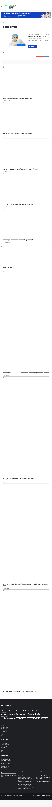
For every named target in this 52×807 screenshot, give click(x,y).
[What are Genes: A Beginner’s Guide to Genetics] (26, 82)
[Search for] (50, 7)
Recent (25, 62)
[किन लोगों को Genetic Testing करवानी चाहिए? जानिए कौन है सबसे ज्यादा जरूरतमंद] (26, 321)
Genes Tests (3, 762)
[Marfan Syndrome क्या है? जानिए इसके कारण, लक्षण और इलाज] (26, 152)
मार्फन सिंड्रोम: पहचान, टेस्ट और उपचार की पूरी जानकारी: (18, 240)
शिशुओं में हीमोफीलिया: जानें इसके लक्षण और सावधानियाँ (18, 204)
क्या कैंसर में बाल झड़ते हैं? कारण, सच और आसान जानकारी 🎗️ (19, 691)
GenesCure (31, 34)
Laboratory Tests (4, 727)
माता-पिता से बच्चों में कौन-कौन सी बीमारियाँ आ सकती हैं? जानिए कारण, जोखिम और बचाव (25, 585)
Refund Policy (4, 746)
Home (4, 22)
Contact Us (3, 735)
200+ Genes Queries (5, 760)
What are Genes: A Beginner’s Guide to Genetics (17, 98)
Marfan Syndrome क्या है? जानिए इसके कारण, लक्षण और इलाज (20, 169)
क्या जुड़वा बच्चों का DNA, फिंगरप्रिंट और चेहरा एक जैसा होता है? (19, 478)
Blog (2, 764)
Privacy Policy (4, 743)
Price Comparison (4, 728)
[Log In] (48, 7)
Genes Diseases (4, 759)
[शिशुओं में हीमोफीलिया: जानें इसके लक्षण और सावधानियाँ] (26, 188)
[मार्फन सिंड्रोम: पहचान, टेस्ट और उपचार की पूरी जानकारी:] (26, 223)
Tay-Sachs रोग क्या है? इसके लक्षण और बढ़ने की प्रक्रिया (18, 134)
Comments (42, 62)
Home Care (3, 751)
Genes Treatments (5, 763)
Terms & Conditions (5, 744)
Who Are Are (3, 725)
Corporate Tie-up (4, 731)
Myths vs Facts (4, 766)
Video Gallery (4, 730)
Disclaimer (3, 747)
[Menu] (1, 7)
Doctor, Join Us (4, 732)
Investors (3, 734)
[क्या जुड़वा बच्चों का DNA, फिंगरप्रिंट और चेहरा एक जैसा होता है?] (26, 427)
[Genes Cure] (10, 6)
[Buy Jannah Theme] (26, 14)
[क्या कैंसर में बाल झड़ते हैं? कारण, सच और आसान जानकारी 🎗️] (26, 640)
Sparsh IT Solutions (47, 795)
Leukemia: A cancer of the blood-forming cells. (37, 37)
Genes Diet (3, 767)
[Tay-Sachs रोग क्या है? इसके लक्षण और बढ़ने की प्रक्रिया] (26, 117)
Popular (9, 62)
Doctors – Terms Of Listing (6, 748)
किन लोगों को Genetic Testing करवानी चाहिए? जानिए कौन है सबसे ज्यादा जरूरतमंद (26, 373)
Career (2, 750)
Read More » (32, 46)
